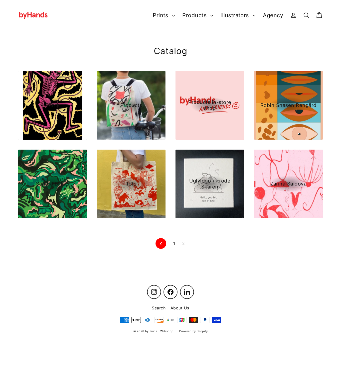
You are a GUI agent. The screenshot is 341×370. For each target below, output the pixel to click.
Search (159, 307)
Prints (161, 15)
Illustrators (235, 15)
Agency (273, 15)
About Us (179, 307)
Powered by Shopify (193, 331)
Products (195, 15)
